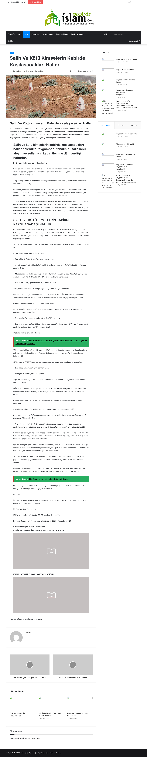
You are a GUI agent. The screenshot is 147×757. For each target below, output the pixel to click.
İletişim (10, 41)
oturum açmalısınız (32, 738)
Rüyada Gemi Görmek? (125, 69)
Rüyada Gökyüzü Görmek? (126, 59)
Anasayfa (11, 34)
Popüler (121, 125)
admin (28, 632)
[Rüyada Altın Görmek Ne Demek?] (108, 83)
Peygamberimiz (47, 34)
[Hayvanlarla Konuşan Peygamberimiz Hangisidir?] (108, 93)
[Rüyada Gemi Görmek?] (108, 72)
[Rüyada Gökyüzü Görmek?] (108, 62)
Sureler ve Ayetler (77, 34)
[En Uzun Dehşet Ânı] (22, 704)
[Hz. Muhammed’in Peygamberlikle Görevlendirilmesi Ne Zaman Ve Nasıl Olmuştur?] (108, 107)
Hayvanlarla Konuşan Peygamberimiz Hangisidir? (124, 92)
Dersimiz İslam (43, 753)
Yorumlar (134, 125)
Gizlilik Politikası (55, 753)
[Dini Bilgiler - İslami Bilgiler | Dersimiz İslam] (73, 17)
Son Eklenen (106, 125)
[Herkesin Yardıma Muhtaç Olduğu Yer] (80, 704)
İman (26, 34)
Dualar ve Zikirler (62, 34)
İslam (19, 34)
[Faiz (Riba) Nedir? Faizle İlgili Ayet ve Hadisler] (51, 704)
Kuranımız (35, 34)
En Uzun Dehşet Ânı (17, 713)
